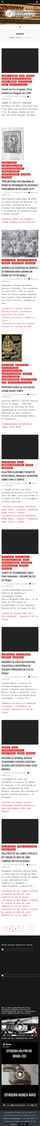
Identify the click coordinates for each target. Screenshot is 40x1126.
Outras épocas (9, 753)
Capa (22, 76)
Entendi (23, 1124)
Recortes (25, 174)
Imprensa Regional (11, 174)
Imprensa (27, 373)
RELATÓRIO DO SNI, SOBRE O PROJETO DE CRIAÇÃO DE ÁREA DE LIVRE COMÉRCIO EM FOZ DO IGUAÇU (19, 857)
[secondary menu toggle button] (2, 2)
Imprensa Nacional (11, 171)
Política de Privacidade (11, 1118)
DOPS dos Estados (10, 368)
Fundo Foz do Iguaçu (27, 260)
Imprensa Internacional (13, 168)
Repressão (7, 177)
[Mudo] (32, 1035)
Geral (5, 84)
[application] (20, 1027)
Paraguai (6, 657)
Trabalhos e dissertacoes (20, 382)
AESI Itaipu (8, 365)
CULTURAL (6, 78)
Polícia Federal (29, 379)
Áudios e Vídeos (10, 76)
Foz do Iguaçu (25, 81)
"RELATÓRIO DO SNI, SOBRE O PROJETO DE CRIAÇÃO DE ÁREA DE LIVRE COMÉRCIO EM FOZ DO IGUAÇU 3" (20, 912)
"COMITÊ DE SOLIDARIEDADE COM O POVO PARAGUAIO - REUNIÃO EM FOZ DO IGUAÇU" (20, 616)
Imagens (6, 263)
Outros (29, 465)
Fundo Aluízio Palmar (12, 165)
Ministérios (17, 263)
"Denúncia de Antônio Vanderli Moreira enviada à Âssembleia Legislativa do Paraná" (17, 312)
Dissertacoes (22, 365)
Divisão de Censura (21, 78)
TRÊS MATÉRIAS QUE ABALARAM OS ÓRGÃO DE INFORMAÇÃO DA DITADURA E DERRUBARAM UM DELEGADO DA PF (20, 185)
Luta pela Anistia (19, 84)
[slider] (18, 1035)
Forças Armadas (9, 81)
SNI (4, 382)
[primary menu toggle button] (20, 27)
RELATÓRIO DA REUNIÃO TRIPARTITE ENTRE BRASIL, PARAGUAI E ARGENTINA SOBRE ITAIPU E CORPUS (20, 475)
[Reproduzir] (4, 1035)
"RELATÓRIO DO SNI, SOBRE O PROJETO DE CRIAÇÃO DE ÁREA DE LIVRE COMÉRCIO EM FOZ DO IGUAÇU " (20, 894)
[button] (20, 1027)
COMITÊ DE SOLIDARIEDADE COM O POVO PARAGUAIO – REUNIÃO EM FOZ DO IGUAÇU (19, 576)
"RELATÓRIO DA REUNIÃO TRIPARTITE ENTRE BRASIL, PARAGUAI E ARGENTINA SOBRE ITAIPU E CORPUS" (20, 510)
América (6, 747)
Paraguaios (7, 468)
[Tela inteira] (36, 1035)
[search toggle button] (37, 2)
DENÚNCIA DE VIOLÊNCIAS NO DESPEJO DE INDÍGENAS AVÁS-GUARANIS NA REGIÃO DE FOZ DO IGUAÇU (20, 271)
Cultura (30, 76)
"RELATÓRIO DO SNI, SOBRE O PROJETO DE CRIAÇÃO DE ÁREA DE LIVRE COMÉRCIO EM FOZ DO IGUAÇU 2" (20, 903)
